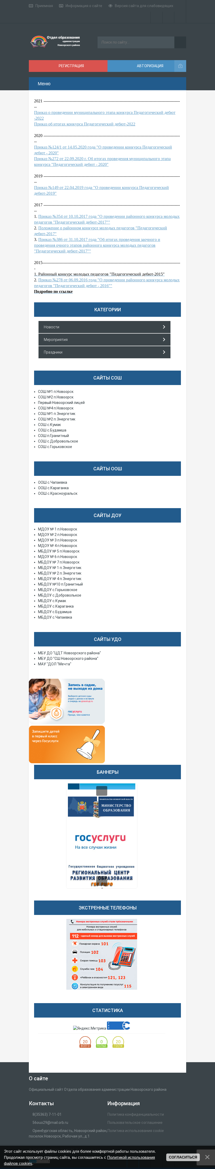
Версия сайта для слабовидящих (144, 6)
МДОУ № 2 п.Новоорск (57, 535)
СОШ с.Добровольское (58, 441)
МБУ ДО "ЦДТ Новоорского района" (69, 653)
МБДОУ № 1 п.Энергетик (59, 568)
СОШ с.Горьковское (55, 447)
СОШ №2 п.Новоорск (55, 397)
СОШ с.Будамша (52, 430)
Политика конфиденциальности (136, 1114)
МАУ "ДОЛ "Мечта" (54, 664)
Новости (51, 327)
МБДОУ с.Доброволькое (59, 595)
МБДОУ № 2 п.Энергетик (59, 573)
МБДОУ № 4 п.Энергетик (59, 579)
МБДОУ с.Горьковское (57, 590)
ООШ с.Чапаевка (52, 482)
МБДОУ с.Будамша (55, 612)
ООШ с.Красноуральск (57, 493)
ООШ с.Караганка (53, 488)
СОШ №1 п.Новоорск (55, 391)
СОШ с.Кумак (49, 425)
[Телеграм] (156, 17)
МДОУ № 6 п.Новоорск (57, 557)
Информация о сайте (84, 6)
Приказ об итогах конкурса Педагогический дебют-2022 (84, 124)
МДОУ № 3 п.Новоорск (57, 540)
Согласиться (183, 1157)
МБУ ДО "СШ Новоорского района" (68, 658)
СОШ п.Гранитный (53, 436)
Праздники (53, 352)
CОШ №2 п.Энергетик (56, 419)
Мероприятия (56, 340)
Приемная (44, 6)
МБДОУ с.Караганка (56, 606)
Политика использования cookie (136, 1131)
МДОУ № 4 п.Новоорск (57, 546)
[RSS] (180, 6)
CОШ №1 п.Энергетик (56, 414)
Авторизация (149, 66)
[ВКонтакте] (168, 17)
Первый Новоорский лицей (61, 403)
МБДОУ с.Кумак (52, 601)
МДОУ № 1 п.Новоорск (57, 529)
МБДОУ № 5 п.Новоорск (58, 551)
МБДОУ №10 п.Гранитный (60, 584)
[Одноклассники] (180, 17)
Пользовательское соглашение (135, 1122)
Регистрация (71, 66)
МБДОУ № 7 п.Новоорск (58, 562)
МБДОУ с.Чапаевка (55, 617)
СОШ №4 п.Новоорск (55, 408)
